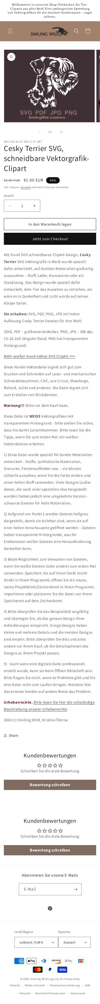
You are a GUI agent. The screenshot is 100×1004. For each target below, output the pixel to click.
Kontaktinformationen (50, 993)
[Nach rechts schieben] (61, 132)
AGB (87, 985)
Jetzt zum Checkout (50, 238)
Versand (26, 187)
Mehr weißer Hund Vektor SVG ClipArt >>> (39, 356)
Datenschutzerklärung (65, 985)
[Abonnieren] (75, 889)
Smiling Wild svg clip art (47, 979)
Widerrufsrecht (35, 985)
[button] (10, 31)
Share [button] (13, 735)
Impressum (77, 993)
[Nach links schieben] (38, 132)
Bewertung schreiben (50, 784)
